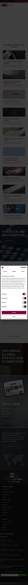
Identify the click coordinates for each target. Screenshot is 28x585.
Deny (14, 316)
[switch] (24, 298)
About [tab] (22, 271)
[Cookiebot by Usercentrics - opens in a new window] (20, 267)
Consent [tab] (5, 271)
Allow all (14, 312)
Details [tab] (14, 271)
